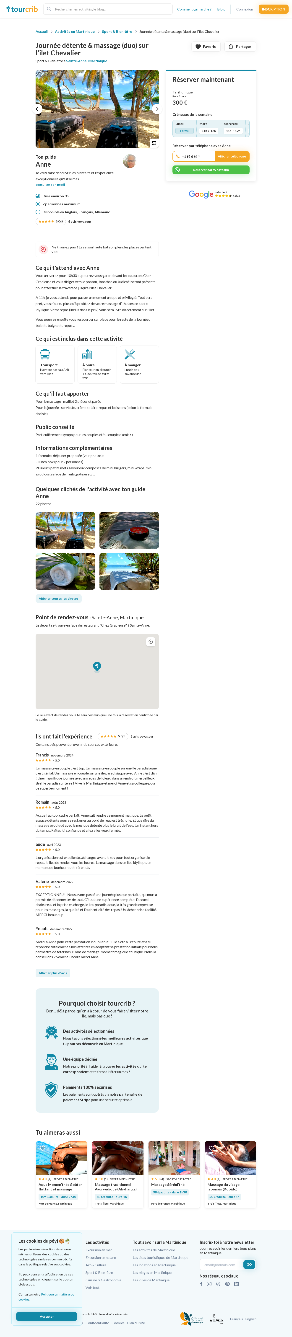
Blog (221, 9)
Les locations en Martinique (154, 1265)
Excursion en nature (101, 1257)
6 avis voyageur (73, 221)
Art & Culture (96, 1265)
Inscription (273, 9)
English (250, 1319)
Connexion (244, 9)
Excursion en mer (99, 1250)
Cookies (118, 1323)
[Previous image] (37, 109)
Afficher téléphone (232, 156)
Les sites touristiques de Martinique (160, 1257)
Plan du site (136, 1323)
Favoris (209, 46)
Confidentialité (97, 1323)
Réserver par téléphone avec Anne (201, 145)
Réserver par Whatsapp (211, 170)
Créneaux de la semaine (192, 114)
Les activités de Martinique (154, 1250)
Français (236, 1319)
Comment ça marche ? (194, 9)
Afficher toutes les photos (58, 598)
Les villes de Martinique (151, 1280)
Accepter (47, 1316)
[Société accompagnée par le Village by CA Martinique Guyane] (216, 1318)
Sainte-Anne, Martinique (86, 61)
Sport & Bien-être (99, 1272)
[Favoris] (42, 1148)
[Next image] (157, 109)
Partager (243, 46)
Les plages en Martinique (152, 1272)
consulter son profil (50, 184)
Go (249, 1264)
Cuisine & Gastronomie (103, 1280)
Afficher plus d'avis (53, 973)
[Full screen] (154, 143)
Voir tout (92, 1287)
